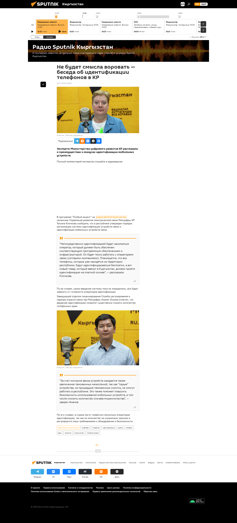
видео (151, 462)
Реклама (100, 487)
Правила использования (54, 487)
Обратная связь (150, 491)
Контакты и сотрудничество (80, 487)
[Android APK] (196, 501)
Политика (90, 462)
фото (160, 462)
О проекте (35, 487)
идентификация (109, 428)
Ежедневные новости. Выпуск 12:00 (51, 26)
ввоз (59, 433)
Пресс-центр (189, 462)
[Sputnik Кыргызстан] (45, 7)
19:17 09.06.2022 (64, 83)
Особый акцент (93, 433)
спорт (142, 462)
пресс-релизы (113, 487)
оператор (96, 428)
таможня (68, 433)
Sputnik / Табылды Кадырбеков (70, 135)
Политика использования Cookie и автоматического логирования (60, 491)
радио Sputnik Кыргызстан (111, 217)
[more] (135, 281)
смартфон (85, 428)
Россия (132, 462)
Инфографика (173, 462)
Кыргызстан (79, 433)
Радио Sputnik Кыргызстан (68, 428)
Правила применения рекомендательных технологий (116, 491)
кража (120, 428)
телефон (129, 428)
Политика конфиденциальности (137, 487)
